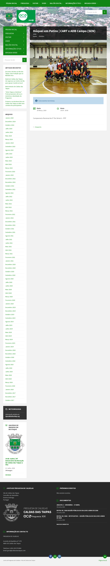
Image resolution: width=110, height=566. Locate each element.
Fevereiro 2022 (10, 214)
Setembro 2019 (10, 318)
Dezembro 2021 (10, 222)
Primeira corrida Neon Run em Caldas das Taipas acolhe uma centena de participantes (14, 103)
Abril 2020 (8, 293)
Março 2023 (9, 168)
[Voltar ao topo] (105, 556)
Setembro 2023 (10, 146)
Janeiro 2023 (9, 175)
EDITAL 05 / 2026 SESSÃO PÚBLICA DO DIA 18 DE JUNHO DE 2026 (77, 510)
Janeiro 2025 (9, 118)
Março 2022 (9, 211)
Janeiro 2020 (9, 304)
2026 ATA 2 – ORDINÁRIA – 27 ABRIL (68, 505)
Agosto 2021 (9, 236)
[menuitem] (11, 3)
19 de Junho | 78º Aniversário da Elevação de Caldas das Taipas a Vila (14, 462)
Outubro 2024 (9, 125)
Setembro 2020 (10, 275)
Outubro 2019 (9, 314)
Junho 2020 (9, 286)
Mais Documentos (63, 524)
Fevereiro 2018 (10, 386)
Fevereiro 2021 (10, 257)
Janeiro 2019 (9, 347)
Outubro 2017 (9, 400)
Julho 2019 (8, 325)
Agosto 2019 (9, 322)
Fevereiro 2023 (10, 172)
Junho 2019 (9, 329)
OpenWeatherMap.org (12, 416)
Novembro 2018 (10, 354)
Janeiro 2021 (9, 261)
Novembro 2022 (10, 182)
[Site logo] (19, 22)
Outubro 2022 (9, 186)
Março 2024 (9, 139)
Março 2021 (9, 254)
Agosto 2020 (9, 279)
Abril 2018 (8, 379)
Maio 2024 (8, 136)
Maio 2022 (8, 204)
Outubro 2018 (9, 357)
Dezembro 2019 (10, 307)
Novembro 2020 (10, 268)
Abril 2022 (8, 207)
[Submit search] (104, 12)
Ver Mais (8, 475)
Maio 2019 (8, 332)
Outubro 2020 (9, 272)
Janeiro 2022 (9, 218)
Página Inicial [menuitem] (103, 560)
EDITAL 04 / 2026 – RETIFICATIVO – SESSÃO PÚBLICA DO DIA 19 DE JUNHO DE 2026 (81, 517)
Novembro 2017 (10, 397)
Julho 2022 (8, 196)
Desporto (38, 127)
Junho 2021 (9, 243)
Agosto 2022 (9, 193)
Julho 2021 (8, 239)
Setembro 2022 (10, 189)
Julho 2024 (8, 129)
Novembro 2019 (10, 311)
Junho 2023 (9, 157)
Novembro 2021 (10, 225)
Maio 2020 (8, 289)
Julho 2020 (8, 282)
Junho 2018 (9, 372)
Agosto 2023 (9, 150)
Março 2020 (9, 297)
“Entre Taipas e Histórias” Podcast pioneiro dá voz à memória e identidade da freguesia (13, 95)
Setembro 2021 (10, 232)
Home (35, 36)
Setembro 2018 (10, 361)
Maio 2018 (8, 375)
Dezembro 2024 (10, 121)
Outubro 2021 (9, 229)
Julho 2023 (8, 154)
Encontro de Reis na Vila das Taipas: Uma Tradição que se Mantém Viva (14, 73)
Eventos (41, 36)
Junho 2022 (9, 200)
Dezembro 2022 (10, 179)
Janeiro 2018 (9, 389)
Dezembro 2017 (10, 393)
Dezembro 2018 (10, 350)
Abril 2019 (8, 336)
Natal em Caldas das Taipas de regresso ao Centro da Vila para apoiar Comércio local (14, 81)
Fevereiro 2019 (10, 343)
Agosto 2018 (9, 364)
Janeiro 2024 (9, 143)
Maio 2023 (8, 161)
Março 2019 (9, 339)
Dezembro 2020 (10, 264)
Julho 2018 (8, 368)
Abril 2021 (8, 250)
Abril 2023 (8, 164)
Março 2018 (9, 382)
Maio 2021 (8, 247)
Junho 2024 (9, 132)
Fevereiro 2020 (10, 300)
